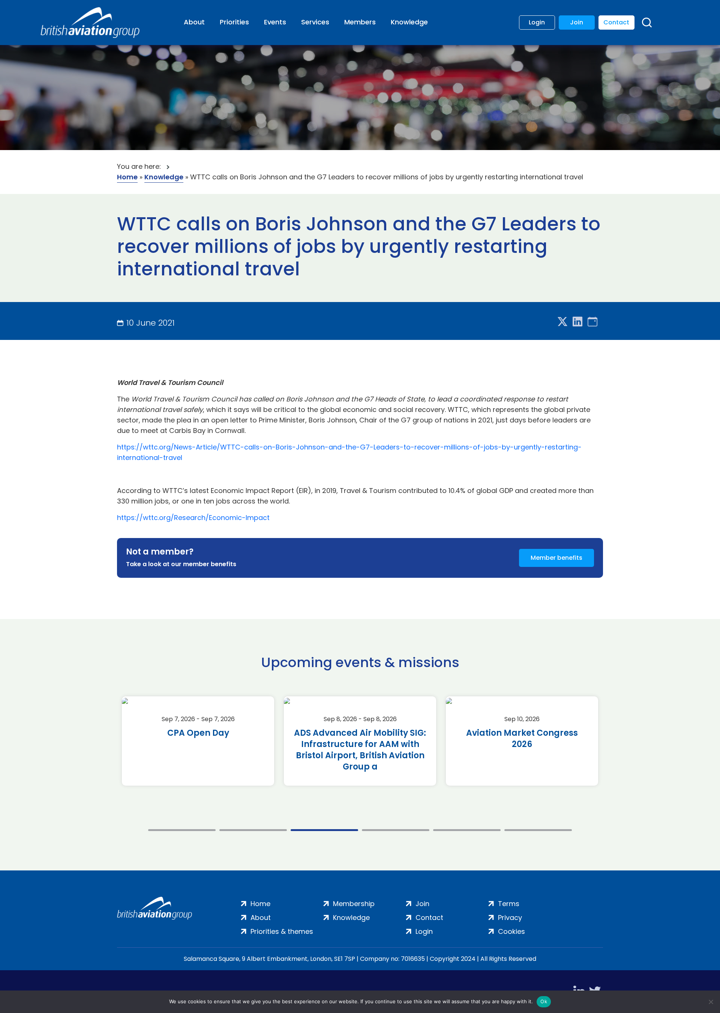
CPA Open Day (198, 733)
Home (127, 177)
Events (275, 22)
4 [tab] (395, 830)
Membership (354, 903)
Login (537, 22)
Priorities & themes (281, 931)
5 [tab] (467, 830)
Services (315, 22)
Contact (616, 22)
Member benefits (556, 557)
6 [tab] (538, 830)
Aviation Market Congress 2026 (522, 738)
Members (360, 22)
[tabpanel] (198, 741)
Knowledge (409, 22)
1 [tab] (182, 830)
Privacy (510, 917)
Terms (508, 903)
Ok (543, 1001)
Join (576, 22)
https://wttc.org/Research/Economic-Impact (193, 517)
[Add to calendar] (592, 322)
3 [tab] (324, 830)
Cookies (511, 931)
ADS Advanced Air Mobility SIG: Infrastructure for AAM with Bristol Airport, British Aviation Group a (360, 750)
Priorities (234, 22)
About (194, 22)
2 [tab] (253, 830)
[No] (710, 1001)
